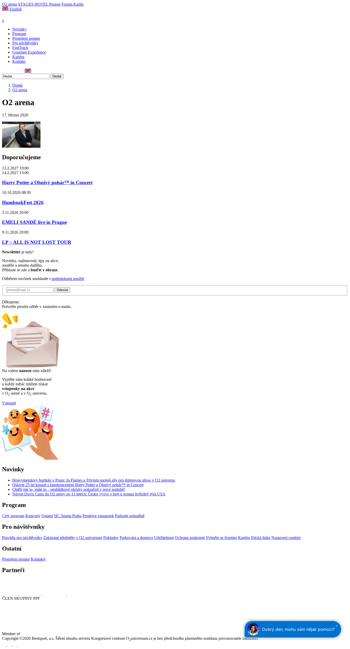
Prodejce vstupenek (98, 516)
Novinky (19, 29)
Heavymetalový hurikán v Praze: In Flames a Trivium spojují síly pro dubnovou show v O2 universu (93, 480)
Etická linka (260, 537)
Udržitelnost (164, 537)
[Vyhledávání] (34, 71)
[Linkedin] (15, 71)
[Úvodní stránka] (15, 16)
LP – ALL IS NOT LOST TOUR (36, 242)
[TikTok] (21, 71)
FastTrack (20, 47)
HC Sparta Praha (67, 516)
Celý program (13, 516)
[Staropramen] (31, 594)
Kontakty (38, 559)
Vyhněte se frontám (221, 537)
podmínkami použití (68, 278)
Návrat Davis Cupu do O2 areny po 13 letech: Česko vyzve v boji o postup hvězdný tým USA (89, 494)
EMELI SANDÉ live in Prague (34, 222)
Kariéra (18, 57)
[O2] (10, 594)
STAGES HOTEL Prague (39, 4)
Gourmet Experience (29, 52)
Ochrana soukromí (190, 537)
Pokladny (111, 537)
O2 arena (9, 4)
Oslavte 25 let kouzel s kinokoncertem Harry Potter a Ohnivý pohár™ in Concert (77, 485)
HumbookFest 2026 (23, 202)
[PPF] (13, 617)
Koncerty (32, 516)
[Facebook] (4, 71)
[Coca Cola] (55, 594)
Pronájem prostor (26, 38)
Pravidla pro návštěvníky (22, 537)
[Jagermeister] (75, 594)
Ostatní (47, 516)
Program (19, 34)
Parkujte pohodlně (130, 516)
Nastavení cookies (286, 537)
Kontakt (18, 61)
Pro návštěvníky (25, 43)
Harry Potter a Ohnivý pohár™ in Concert (47, 182)
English (15, 9)
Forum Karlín (72, 4)
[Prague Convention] (37, 634)
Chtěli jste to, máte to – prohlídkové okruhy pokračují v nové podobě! (68, 489)
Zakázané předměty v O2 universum (72, 537)
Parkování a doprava (136, 537)
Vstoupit (9, 403)
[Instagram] (10, 71)
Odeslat (62, 290)
